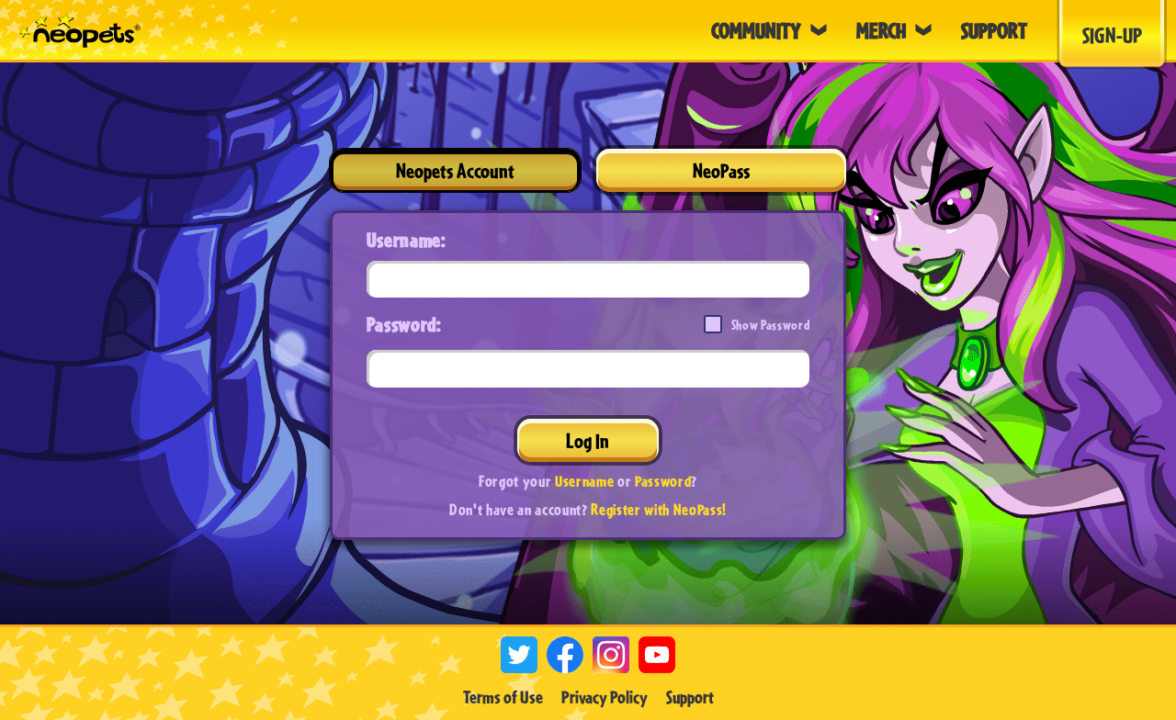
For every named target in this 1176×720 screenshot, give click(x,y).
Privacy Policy (604, 697)
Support (690, 697)
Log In (587, 440)
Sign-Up (1112, 35)
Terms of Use (503, 697)
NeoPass (721, 170)
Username (584, 480)
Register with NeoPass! (659, 509)
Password (663, 480)
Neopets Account (455, 170)
